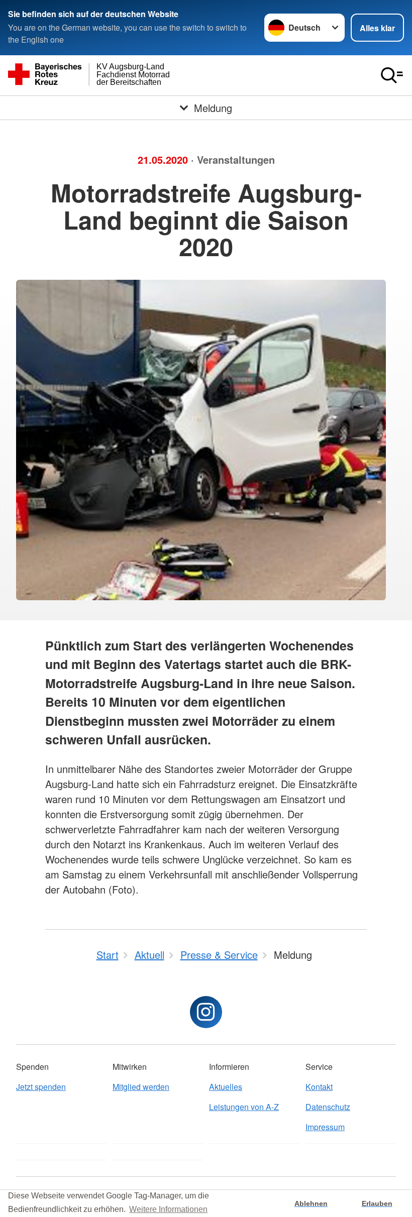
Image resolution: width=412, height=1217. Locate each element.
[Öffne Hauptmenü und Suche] (392, 75)
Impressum (325, 1127)
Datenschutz (327, 1107)
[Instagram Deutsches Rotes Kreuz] (206, 1012)
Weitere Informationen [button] (168, 1209)
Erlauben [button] (377, 1203)
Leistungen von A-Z (244, 1107)
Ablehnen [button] (311, 1203)
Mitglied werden (141, 1086)
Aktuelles (225, 1086)
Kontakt (319, 1086)
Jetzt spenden (41, 1086)
